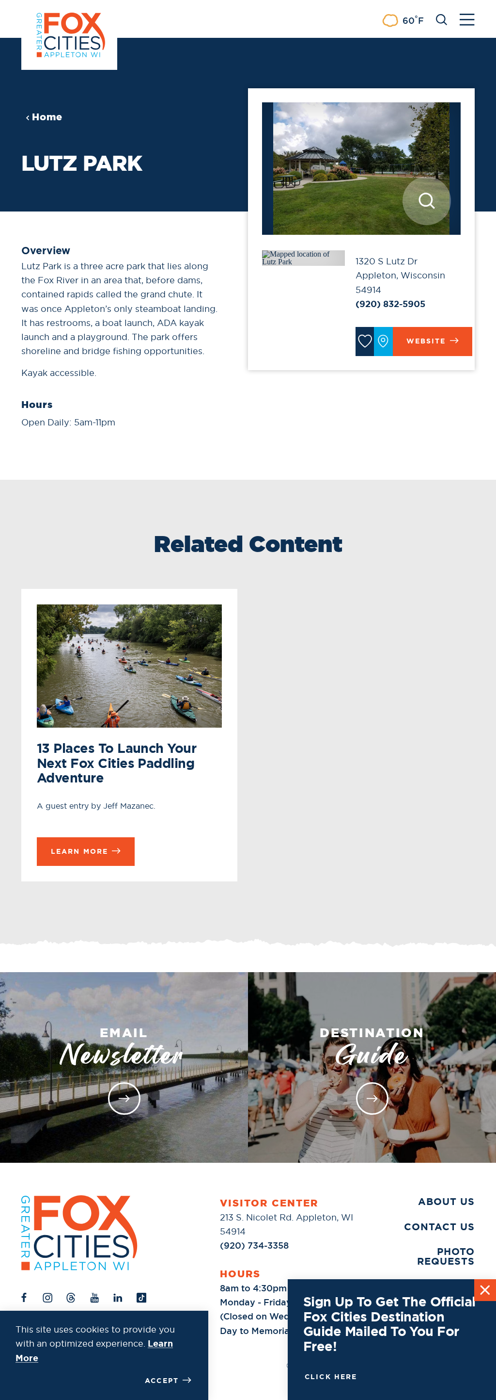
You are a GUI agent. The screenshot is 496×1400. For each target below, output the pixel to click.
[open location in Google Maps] (303, 257)
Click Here (331, 1377)
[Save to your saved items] (365, 341)
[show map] (383, 341)
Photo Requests (446, 1256)
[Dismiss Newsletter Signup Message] (485, 1290)
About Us (446, 1201)
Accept (162, 1380)
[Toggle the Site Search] (441, 19)
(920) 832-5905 (390, 304)
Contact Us (439, 1227)
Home (47, 117)
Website (426, 341)
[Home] (79, 1232)
